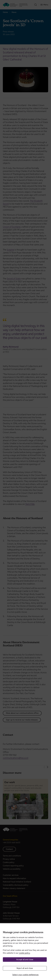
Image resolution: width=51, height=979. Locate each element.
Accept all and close (24, 959)
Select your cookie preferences (25, 974)
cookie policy (24, 953)
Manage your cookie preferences (23, 933)
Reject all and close (25, 968)
